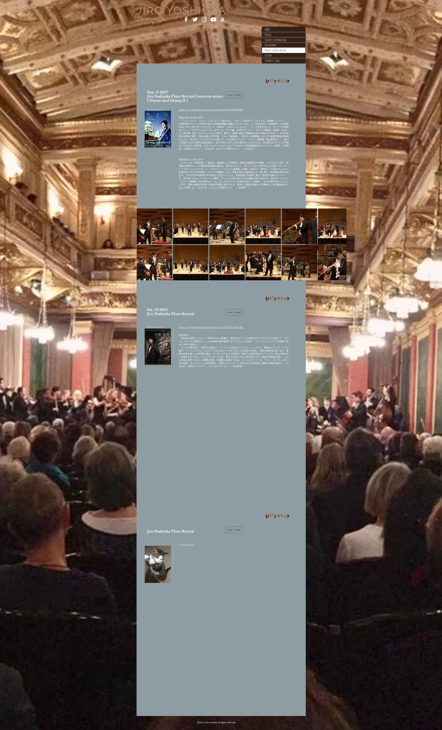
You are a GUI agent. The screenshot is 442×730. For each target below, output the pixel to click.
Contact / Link (272, 60)
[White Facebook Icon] (185, 19)
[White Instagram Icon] (204, 19)
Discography (270, 45)
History (268, 55)
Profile (268, 35)
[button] (233, 530)
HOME (267, 29)
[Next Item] (341, 244)
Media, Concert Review (275, 50)
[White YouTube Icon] (213, 19)
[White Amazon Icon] (222, 19)
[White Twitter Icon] (195, 19)
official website (151, 18)
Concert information (275, 40)
